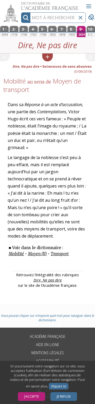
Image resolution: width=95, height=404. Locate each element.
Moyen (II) (37, 253)
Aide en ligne (47, 344)
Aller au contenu (20, 5)
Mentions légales (47, 352)
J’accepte (31, 396)
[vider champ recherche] (80, 17)
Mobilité (16, 253)
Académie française (47, 336)
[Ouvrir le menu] (88, 6)
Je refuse (64, 396)
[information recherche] (25, 17)
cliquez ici (58, 386)
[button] (47, 57)
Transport (60, 253)
